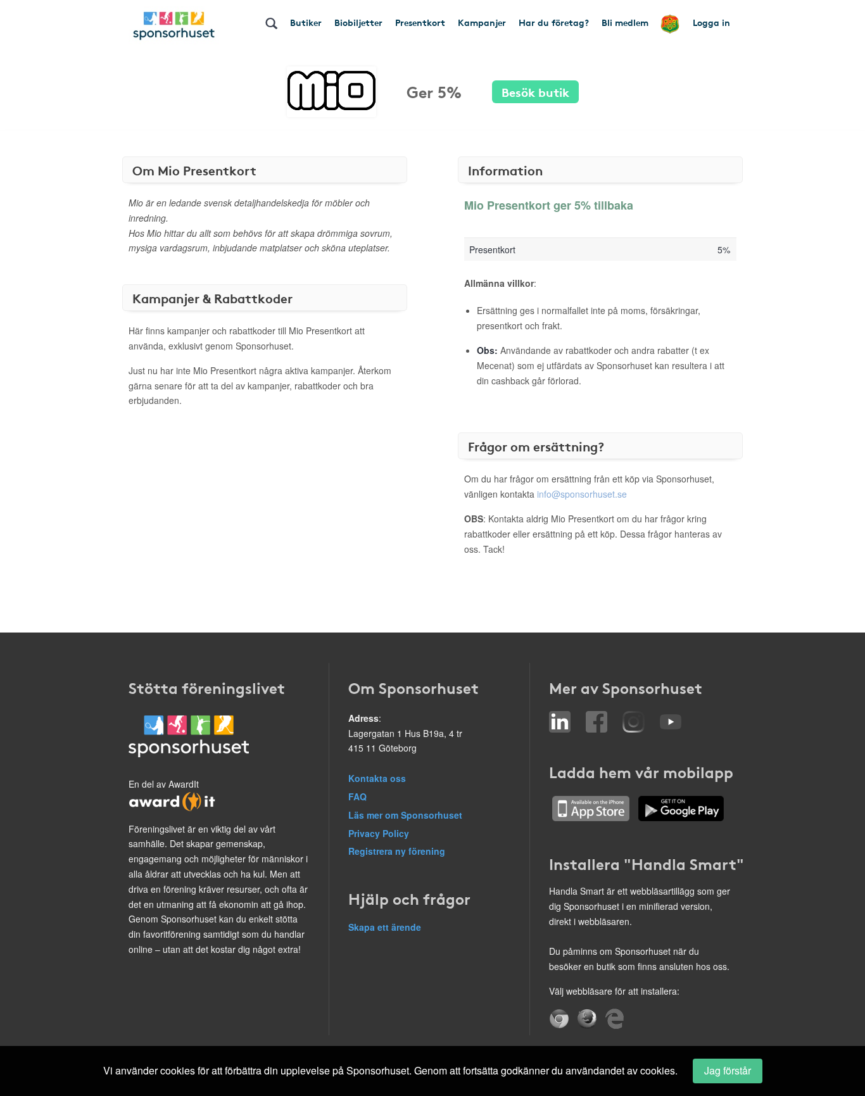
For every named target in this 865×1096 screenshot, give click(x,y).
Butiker (306, 22)
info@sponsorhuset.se (582, 494)
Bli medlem (625, 22)
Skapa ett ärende (384, 927)
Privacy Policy (378, 833)
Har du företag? (554, 22)
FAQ (357, 796)
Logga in (711, 22)
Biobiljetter (358, 22)
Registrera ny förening (396, 851)
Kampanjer (482, 22)
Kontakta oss (377, 778)
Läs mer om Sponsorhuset (405, 815)
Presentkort (420, 22)
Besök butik (535, 91)
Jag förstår (727, 1070)
